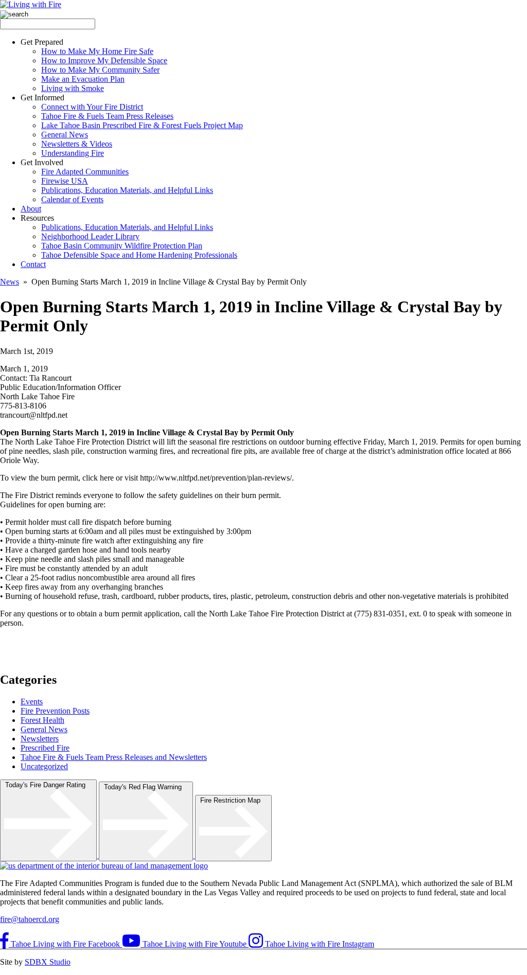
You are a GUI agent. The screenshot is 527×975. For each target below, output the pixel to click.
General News (64, 134)
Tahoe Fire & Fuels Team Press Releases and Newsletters (114, 757)
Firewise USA (64, 180)
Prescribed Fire (45, 747)
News (9, 281)
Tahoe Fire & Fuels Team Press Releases (107, 116)
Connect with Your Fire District (92, 106)
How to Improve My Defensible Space (104, 60)
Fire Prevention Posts (55, 710)
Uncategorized (44, 766)
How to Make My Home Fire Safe (97, 51)
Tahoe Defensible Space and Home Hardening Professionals (139, 255)
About (31, 208)
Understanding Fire (72, 153)
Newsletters (40, 738)
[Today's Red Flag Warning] (147, 855)
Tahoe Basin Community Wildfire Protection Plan (121, 245)
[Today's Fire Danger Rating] (49, 855)
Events (32, 701)
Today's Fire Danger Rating (48, 785)
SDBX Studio (48, 962)
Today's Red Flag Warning (146, 787)
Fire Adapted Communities (85, 171)
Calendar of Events (72, 199)
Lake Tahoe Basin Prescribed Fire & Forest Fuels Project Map (142, 125)
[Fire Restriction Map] (233, 855)
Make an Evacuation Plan (83, 79)
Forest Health (42, 720)
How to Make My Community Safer (100, 69)
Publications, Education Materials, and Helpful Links (127, 190)
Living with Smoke (72, 88)
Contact (33, 264)
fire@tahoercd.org (29, 919)
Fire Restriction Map (233, 800)
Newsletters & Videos (76, 143)
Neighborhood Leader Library (90, 236)
